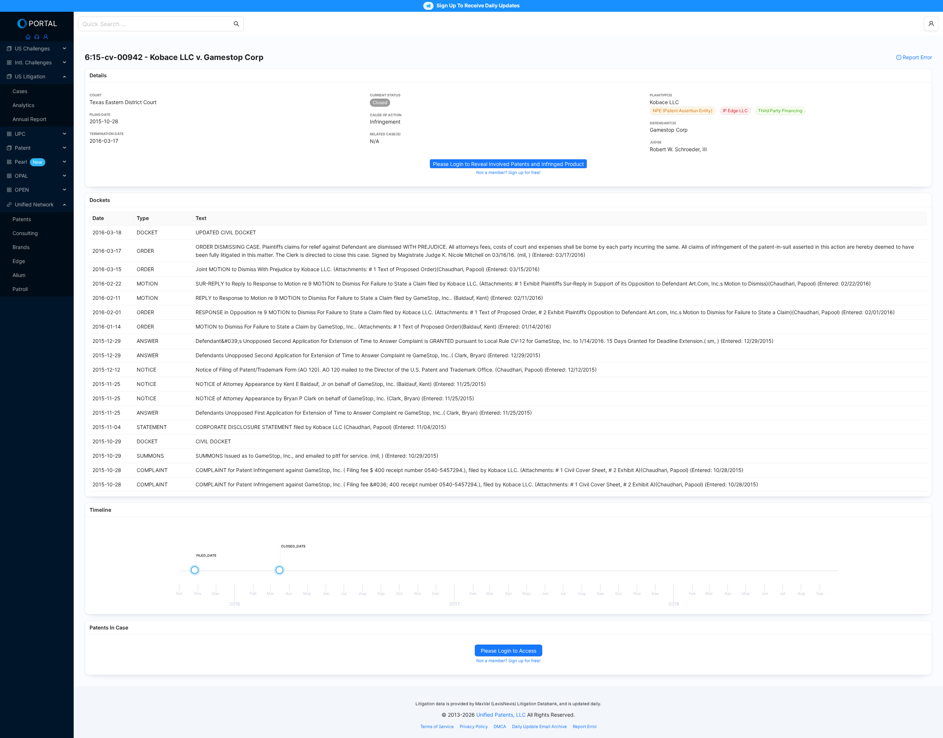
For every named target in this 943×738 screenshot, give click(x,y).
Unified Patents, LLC (501, 715)
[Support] (36, 36)
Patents (22, 219)
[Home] (28, 36)
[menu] (37, 119)
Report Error (917, 57)
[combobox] (157, 23)
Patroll (20, 289)
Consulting (25, 233)
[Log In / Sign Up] (45, 36)
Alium (19, 275)
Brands (21, 247)
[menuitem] (37, 48)
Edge (19, 261)
